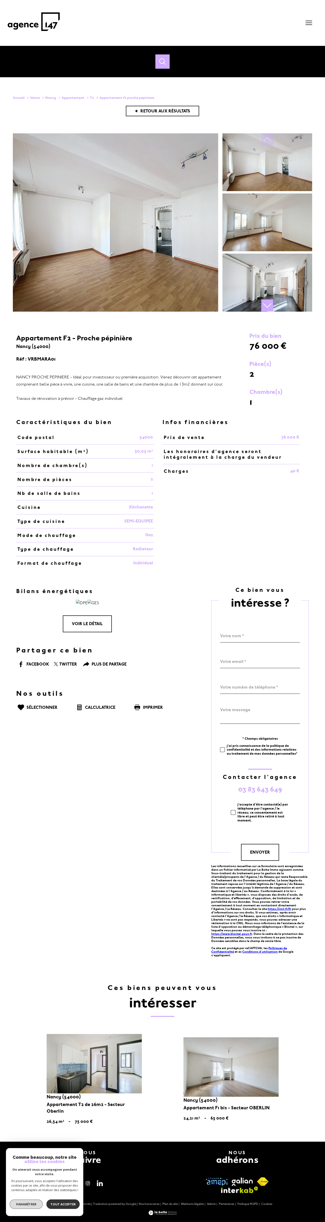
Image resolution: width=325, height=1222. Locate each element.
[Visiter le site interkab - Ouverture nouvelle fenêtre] (239, 1190)
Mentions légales (192, 1204)
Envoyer (260, 852)
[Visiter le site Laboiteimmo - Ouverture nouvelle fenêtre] (162, 1214)
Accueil (19, 98)
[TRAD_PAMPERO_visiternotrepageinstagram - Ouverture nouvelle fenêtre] (88, 1183)
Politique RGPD (247, 1204)
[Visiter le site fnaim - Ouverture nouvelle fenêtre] (263, 1181)
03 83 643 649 (260, 789)
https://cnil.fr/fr (279, 909)
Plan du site (170, 1204)
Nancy (50, 98)
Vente (35, 98)
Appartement (73, 98)
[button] (267, 305)
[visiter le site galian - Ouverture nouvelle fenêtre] (242, 1182)
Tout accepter (63, 1204)
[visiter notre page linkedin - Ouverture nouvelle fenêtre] (100, 1183)
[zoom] (115, 310)
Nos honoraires (149, 1204)
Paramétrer (26, 1204)
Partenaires (226, 1204)
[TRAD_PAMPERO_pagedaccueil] (33, 33)
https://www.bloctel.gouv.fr (231, 934)
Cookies (266, 1204)
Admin (211, 1204)
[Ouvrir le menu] (308, 22)
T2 (92, 98)
